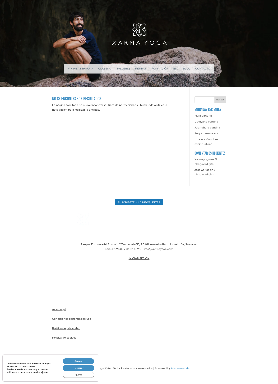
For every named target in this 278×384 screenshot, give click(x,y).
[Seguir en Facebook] (139, 272)
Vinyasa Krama (79, 69)
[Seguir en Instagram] (139, 283)
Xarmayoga (202, 159)
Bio (175, 69)
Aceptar (78, 361)
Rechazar (78, 367)
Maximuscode (180, 368)
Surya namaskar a (206, 133)
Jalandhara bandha (207, 127)
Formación (160, 69)
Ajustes (78, 374)
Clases (103, 69)
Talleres (123, 69)
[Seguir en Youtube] (139, 294)
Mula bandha (203, 115)
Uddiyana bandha (206, 121)
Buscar (220, 99)
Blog (186, 69)
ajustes (44, 372)
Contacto (202, 69)
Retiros (141, 69)
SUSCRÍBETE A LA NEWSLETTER (139, 202)
